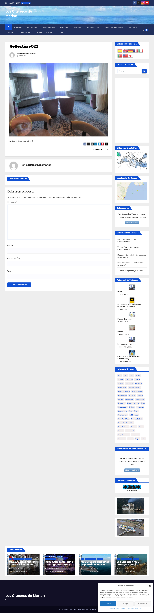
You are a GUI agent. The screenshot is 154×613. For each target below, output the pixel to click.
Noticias (18, 27)
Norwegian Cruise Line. (126, 423)
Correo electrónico (14, 258)
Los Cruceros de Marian (25, 595)
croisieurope (122, 395)
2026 (120, 375)
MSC (11, 559)
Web (9, 271)
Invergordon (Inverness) (134, 271)
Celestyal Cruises (124, 391)
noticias (133, 427)
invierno (132, 407)
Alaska (137, 375)
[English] (125, 51)
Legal (61, 33)
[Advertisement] (132, 110)
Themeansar (92, 609)
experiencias (140, 399)
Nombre (10, 245)
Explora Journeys (133, 403)
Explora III (121, 403)
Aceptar (108, 604)
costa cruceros (137, 391)
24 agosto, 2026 (17, 568)
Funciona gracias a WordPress (67, 609)
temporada (135, 435)
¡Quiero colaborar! (132, 222)
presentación (130, 431)
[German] (130, 51)
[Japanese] (130, 56)
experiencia (129, 399)
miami (136, 411)
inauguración (122, 407)
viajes (137, 439)
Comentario (12, 202)
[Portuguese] (120, 56)
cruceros (132, 395)
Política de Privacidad (127, 609)
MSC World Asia (123, 419)
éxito (143, 439)
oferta (141, 427)
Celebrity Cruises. (134, 387)
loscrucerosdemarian (28, 53)
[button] (150, 586)
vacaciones (122, 439)
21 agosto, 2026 (53, 568)
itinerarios (140, 407)
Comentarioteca (123, 242)
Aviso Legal (138, 609)
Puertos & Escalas (114, 27)
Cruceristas (93, 27)
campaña (138, 383)
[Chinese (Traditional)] (125, 56)
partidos (121, 431)
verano (130, 439)
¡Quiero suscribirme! (132, 470)
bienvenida (129, 383)
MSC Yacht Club (136, 419)
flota (143, 403)
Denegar (125, 604)
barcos (137, 379)
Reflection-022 (100, 149)
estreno (140, 395)
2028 (131, 375)
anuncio (121, 379)
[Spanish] (120, 51)
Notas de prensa (19, 559)
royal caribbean (123, 435)
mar (130, 411)
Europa (120, 399)
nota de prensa (123, 427)
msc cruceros (122, 415)
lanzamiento (122, 411)
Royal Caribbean (50, 559)
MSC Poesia (134, 415)
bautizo (120, 383)
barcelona (129, 379)
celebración (122, 387)
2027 (125, 375)
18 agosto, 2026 (125, 568)
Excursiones (49, 27)
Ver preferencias (142, 604)
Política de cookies (114, 609)
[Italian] (141, 51)
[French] (135, 51)
